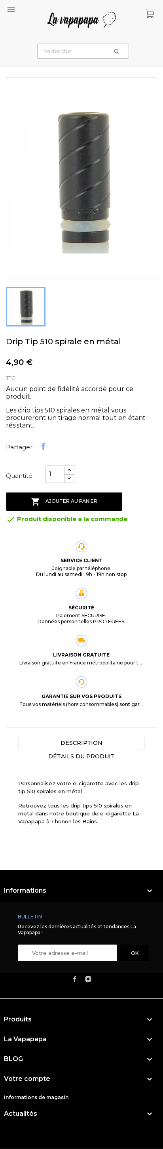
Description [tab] (81, 742)
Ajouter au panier (64, 501)
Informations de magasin (36, 1097)
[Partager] (43, 446)
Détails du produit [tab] (81, 756)
